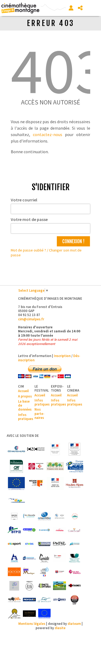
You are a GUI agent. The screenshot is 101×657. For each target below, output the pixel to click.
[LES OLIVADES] (14, 586)
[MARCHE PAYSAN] (59, 586)
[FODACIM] (14, 558)
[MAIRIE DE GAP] (16, 500)
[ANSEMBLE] (44, 516)
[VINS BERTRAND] (29, 613)
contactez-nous (47, 134)
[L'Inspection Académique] (44, 572)
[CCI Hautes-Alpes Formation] (29, 530)
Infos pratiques (25, 416)
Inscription (62, 356)
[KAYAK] (14, 572)
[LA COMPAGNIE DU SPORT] (59, 572)
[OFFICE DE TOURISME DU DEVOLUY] (44, 600)
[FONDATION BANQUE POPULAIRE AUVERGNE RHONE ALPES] (29, 558)
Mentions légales (31, 623)
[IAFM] (74, 558)
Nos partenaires (39, 413)
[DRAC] (55, 449)
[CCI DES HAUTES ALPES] (16, 449)
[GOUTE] (44, 558)
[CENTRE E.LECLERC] (44, 530)
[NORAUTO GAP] (29, 600)
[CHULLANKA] (59, 530)
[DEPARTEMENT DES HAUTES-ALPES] (74, 483)
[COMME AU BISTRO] (74, 530)
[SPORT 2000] (74, 600)
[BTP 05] (14, 530)
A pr (21, 396)
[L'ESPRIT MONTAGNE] (29, 572)
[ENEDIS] (29, 544)
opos (28, 396)
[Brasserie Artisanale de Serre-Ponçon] (74, 516)
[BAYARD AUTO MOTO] (59, 516)
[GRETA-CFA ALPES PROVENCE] (59, 558)
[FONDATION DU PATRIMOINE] (35, 466)
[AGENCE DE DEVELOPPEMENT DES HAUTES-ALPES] (14, 516)
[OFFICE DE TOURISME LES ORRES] (59, 600)
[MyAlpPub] (14, 600)
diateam (74, 623)
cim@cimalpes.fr (31, 319)
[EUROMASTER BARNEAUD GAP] (44, 544)
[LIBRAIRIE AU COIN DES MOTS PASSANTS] (29, 586)
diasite (60, 628)
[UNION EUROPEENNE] (44, 613)
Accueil (23, 391)
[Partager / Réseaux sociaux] (80, 8)
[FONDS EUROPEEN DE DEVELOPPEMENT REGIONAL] (16, 483)
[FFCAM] (74, 544)
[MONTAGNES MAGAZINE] (74, 586)
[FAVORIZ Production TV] (59, 544)
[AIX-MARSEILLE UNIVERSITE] (29, 516)
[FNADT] (74, 449)
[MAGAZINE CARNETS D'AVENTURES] (44, 586)
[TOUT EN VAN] (14, 613)
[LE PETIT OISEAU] (74, 572)
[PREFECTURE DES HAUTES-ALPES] (55, 483)
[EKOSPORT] (14, 544)
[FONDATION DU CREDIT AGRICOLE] (16, 466)
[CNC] (35, 449)
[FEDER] (74, 466)
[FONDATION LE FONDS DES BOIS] (55, 466)
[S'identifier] (71, 8)
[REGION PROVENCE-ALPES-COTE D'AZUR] (35, 483)
